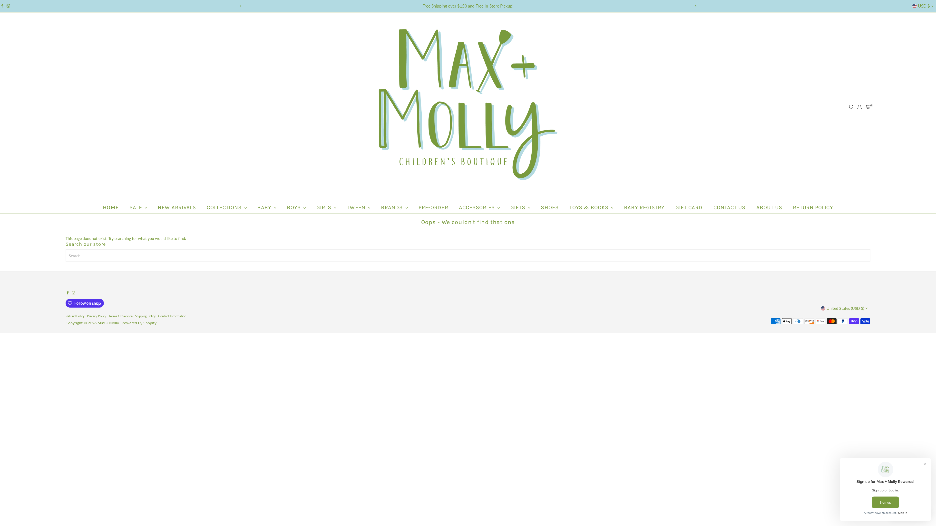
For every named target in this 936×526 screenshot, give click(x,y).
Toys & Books (589, 207)
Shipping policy (145, 316)
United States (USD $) (845, 308)
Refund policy (75, 316)
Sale (136, 207)
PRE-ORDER (433, 207)
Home (110, 207)
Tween (357, 207)
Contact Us (729, 207)
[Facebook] (2, 6)
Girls (324, 207)
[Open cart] (867, 107)
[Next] (695, 6)
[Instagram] (8, 6)
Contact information (172, 316)
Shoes (550, 207)
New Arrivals (177, 207)
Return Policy (813, 207)
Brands (392, 207)
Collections (225, 207)
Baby (265, 207)
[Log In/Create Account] (859, 107)
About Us (769, 207)
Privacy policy (96, 316)
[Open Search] (851, 107)
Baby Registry (644, 207)
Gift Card (689, 207)
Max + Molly (108, 322)
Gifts (518, 207)
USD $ (924, 6)
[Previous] (240, 6)
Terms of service (121, 316)
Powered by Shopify (139, 322)
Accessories (477, 207)
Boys (294, 207)
